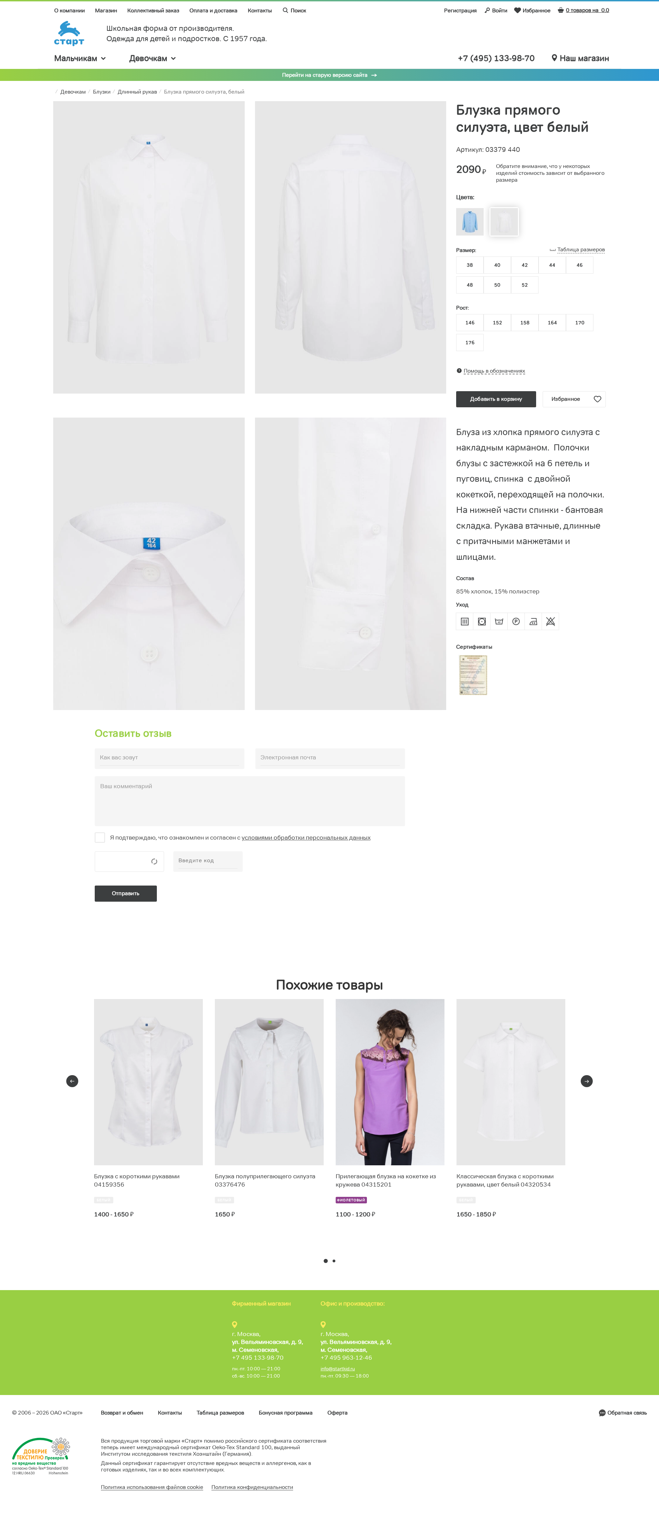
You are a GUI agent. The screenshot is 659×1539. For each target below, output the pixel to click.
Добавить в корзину (496, 399)
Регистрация (460, 10)
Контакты (260, 10)
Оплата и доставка (213, 10)
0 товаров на (587, 10)
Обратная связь (627, 1412)
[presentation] (72, 1081)
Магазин (106, 10)
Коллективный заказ (153, 10)
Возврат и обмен (122, 1412)
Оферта (337, 1412)
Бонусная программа (286, 1412)
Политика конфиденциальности (252, 1487)
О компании (69, 10)
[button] (325, 1261)
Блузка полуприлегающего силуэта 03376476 (265, 1180)
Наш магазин (584, 58)
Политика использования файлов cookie (152, 1487)
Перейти (119, 1239)
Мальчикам (75, 58)
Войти (499, 10)
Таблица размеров (220, 1412)
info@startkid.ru (338, 1369)
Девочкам (148, 58)
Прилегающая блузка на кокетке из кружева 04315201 (386, 1180)
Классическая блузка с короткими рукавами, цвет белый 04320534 (505, 1180)
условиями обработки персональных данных (306, 837)
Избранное (537, 10)
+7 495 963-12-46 (346, 1357)
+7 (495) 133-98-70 (496, 58)
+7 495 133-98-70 (258, 1357)
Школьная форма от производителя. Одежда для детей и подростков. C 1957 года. (186, 33)
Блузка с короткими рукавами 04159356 (137, 1180)
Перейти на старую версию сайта (325, 75)
